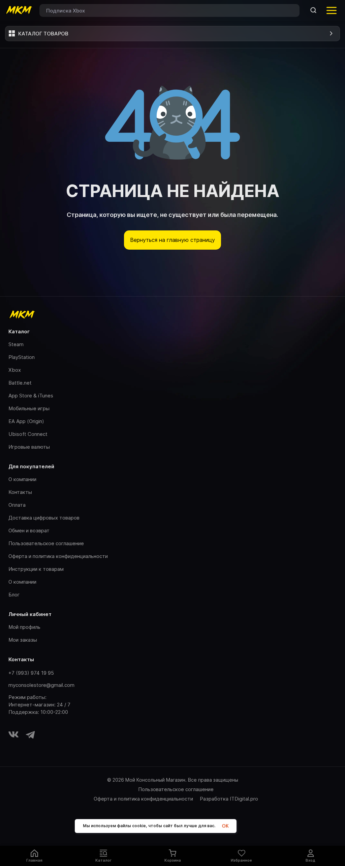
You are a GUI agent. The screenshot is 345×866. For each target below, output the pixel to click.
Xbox (14, 370)
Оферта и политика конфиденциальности (58, 556)
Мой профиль (24, 627)
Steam (16, 344)
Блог (14, 594)
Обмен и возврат (29, 530)
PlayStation (21, 357)
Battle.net (20, 383)
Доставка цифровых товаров (44, 517)
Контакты (20, 492)
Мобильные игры (29, 408)
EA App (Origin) (26, 421)
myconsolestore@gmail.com (41, 685)
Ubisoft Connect (28, 434)
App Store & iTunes (30, 395)
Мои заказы (22, 640)
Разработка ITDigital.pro (229, 798)
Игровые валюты (29, 447)
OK (225, 826)
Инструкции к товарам (36, 569)
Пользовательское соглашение (46, 543)
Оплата (17, 505)
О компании (22, 479)
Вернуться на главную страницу (172, 239)
